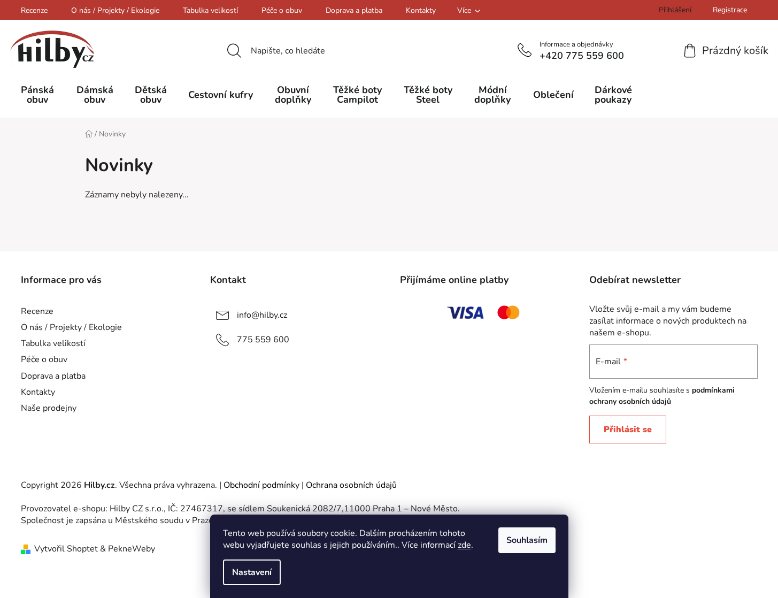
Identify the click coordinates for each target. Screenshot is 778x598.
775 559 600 (263, 340)
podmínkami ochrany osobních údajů (662, 395)
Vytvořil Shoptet (66, 549)
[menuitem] (37, 95)
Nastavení (252, 572)
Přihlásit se (628, 429)
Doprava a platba (354, 10)
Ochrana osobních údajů (351, 485)
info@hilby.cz (262, 315)
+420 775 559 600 (582, 55)
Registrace (730, 10)
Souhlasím (527, 540)
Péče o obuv (281, 10)
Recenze (34, 10)
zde (464, 545)
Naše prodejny (48, 408)
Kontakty (421, 10)
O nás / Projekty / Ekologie (115, 10)
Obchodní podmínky (261, 485)
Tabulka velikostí (210, 10)
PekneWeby (131, 549)
